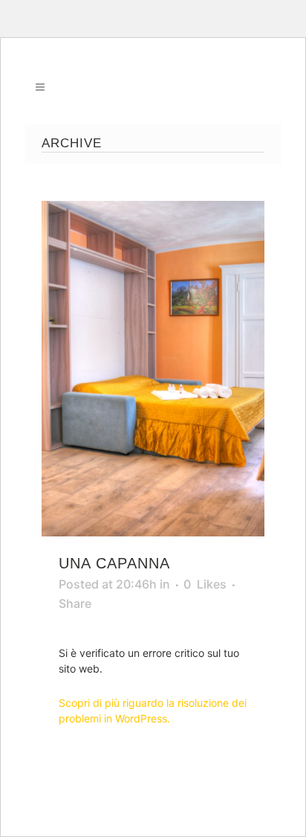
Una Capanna (114, 563)
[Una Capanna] (153, 368)
